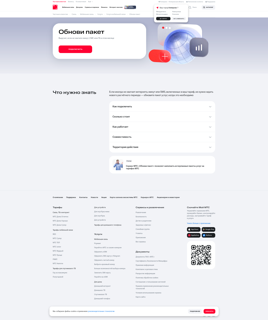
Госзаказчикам (81, 2)
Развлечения (141, 212)
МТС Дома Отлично (60, 216)
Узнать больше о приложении (198, 223)
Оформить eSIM (100, 252)
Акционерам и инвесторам (168, 197)
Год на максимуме (60, 272)
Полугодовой (58, 277)
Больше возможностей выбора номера (109, 268)
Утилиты (139, 233)
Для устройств (100, 207)
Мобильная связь (101, 239)
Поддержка (71, 197)
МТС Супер (57, 238)
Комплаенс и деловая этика (147, 269)
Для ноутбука (99, 216)
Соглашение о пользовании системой (150, 282)
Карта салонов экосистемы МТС (123, 197)
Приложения (141, 237)
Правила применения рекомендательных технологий (152, 287)
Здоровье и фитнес (143, 225)
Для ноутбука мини (101, 211)
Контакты (83, 197)
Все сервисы (141, 242)
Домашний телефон (102, 298)
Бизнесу (71, 2)
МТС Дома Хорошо (60, 221)
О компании (58, 197)
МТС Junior (57, 247)
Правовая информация (145, 265)
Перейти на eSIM (101, 277)
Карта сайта (140, 297)
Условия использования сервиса (148, 293)
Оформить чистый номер (104, 260)
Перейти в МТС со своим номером (108, 247)
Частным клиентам (59, 2)
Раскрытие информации (145, 273)
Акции (104, 197)
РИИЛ (55, 259)
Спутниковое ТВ (100, 294)
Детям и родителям (143, 221)
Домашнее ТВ (99, 290)
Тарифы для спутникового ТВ (64, 268)
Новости (94, 197)
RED (54, 234)
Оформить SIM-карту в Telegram (107, 256)
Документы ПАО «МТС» (145, 257)
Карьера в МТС (147, 197)
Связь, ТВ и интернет (61, 212)
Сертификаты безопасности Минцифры (151, 261)
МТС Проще (57, 255)
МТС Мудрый (58, 251)
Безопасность (141, 216)
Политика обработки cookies (147, 277)
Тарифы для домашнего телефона (107, 225)
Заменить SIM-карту (102, 272)
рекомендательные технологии (101, 311)
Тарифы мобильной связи (63, 230)
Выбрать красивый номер (104, 264)
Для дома (98, 282)
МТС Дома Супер (59, 225)
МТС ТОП (56, 242)
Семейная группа (142, 229)
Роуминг (97, 243)
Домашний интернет (102, 286)
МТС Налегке (58, 263)
